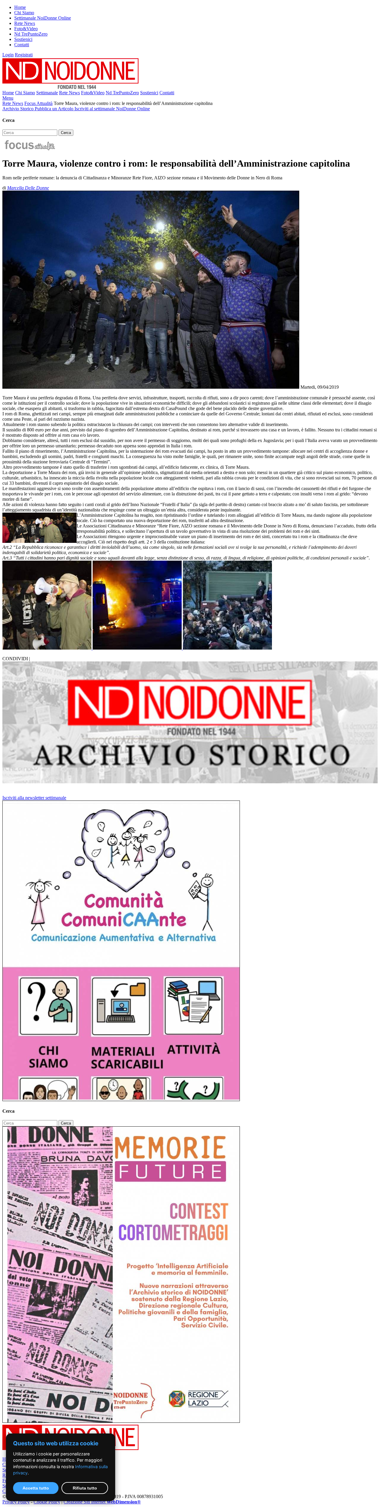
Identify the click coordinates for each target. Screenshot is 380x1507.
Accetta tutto (36, 1488)
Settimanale (47, 92)
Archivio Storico (18, 108)
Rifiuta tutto (85, 1488)
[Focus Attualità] (29, 149)
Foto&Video (26, 28)
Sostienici (23, 39)
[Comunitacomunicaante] (121, 1099)
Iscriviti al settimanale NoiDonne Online (112, 108)
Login (8, 54)
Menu (7, 98)
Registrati (24, 54)
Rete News (24, 23)
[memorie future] (121, 1421)
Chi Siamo (24, 12)
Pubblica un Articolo (55, 108)
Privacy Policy (16, 1501)
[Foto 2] (138, 647)
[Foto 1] (47, 647)
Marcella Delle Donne (28, 187)
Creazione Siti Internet (102, 1501)
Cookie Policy (47, 1501)
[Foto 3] (227, 647)
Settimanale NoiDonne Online (42, 17)
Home (20, 7)
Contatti (21, 44)
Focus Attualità (38, 103)
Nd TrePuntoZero (31, 33)
